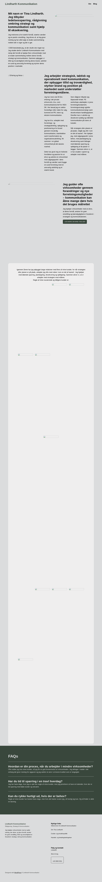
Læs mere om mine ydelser (74, 221)
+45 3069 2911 (57, 861)
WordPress (17, 872)
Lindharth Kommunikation (21, 3)
